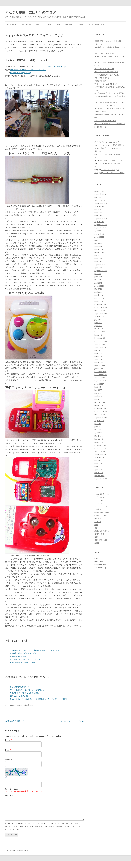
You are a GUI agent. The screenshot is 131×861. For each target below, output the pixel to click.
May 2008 (98, 356)
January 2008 (99, 368)
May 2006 (98, 430)
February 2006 (99, 439)
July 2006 (97, 424)
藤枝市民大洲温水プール (19, 687)
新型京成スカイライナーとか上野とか (25, 659)
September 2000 (100, 479)
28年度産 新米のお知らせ (20, 696)
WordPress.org (100, 567)
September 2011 (100, 270)
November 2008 (100, 341)
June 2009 (98, 323)
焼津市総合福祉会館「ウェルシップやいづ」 (28, 69)
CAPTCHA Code (11, 789)
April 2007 (98, 396)
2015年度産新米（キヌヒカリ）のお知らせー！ (29, 690)
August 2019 (99, 206)
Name (8, 740)
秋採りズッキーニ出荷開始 (104, 68)
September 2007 (100, 381)
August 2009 (99, 316)
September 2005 (100, 454)
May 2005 (98, 466)
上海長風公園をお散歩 (19, 656)
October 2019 (99, 200)
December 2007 (100, 371)
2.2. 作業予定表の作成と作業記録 (106, 75)
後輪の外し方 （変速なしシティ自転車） (26, 693)
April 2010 (98, 292)
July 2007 (97, 387)
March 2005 (98, 473)
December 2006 (100, 408)
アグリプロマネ (10, 24)
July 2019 (97, 209)
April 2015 (98, 231)
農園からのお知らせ (101, 531)
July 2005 (97, 460)
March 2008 (98, 362)
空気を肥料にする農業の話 (104, 53)
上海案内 (80, 24)
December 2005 (100, 445)
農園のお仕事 (26, 24)
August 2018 (99, 222)
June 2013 (98, 258)
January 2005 (99, 476)
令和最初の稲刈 (100, 81)
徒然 (58, 24)
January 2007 (99, 405)
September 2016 (100, 225)
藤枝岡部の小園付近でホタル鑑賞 (23, 653)
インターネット (100, 500)
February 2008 (99, 365)
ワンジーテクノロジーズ (103, 506)
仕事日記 (97, 518)
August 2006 (99, 420)
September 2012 (100, 264)
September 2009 (100, 313)
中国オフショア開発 (101, 512)
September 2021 (100, 194)
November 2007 (100, 375)
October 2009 (99, 310)
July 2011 (97, 274)
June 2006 (98, 427)
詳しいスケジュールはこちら (59, 66)
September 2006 (100, 417)
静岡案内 (69, 24)
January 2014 (99, 252)
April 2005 (98, 469)
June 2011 (98, 277)
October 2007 (99, 378)
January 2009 (99, 335)
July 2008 (97, 350)
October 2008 (99, 344)
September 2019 (100, 203)
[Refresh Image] (6, 778)
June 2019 (98, 212)
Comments (100, 564)
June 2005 (98, 463)
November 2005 (100, 448)
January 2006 (99, 442)
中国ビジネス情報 (101, 515)
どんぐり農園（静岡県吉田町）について (109, 102)
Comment (9, 795)
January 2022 (99, 191)
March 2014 (98, 249)
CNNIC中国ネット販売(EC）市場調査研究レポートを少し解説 (34, 650)
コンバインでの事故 (101, 78)
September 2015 (100, 228)
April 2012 (98, 267)
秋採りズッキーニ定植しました (106, 84)
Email (8, 750)
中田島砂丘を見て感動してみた (22, 662)
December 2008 (100, 338)
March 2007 (98, 399)
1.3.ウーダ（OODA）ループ (104, 105)
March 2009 (98, 329)
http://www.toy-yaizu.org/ (20, 72)
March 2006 (98, 436)
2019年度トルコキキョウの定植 (106, 72)
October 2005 (99, 451)
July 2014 (97, 240)
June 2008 (98, 353)
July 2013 (97, 255)
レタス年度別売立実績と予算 (105, 121)
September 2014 (100, 234)
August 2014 (99, 237)
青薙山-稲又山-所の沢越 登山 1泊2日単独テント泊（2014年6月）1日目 (38, 699)
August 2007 (99, 384)
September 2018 (100, 218)
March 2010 (98, 295)
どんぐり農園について (96, 24)
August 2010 (99, 286)
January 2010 (99, 301)
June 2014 (98, 243)
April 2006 (98, 433)
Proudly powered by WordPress (16, 850)
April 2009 (98, 326)
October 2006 (99, 414)
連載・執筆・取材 (101, 540)
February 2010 (99, 298)
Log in (96, 558)
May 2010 (98, 289)
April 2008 (98, 359)
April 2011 (98, 283)
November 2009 (100, 307)
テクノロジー (99, 503)
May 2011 (98, 280)
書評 (96, 528)
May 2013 (98, 261)
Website (8, 759)
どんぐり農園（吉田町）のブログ (30, 12)
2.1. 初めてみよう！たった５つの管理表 (109, 93)
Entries (98, 561)
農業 (37, 24)
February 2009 (99, 332)
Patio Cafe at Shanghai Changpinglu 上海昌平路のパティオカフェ (109, 172)
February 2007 (99, 402)
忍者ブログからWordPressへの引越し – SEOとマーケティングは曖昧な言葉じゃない (109, 145)
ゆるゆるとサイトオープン (72, 721)
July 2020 (97, 197)
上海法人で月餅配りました (112, 160)
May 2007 (98, 393)
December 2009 (100, 304)
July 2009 (97, 319)
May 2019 (98, 215)
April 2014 (98, 246)
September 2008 (100, 347)
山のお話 (48, 24)
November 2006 (100, 411)
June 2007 (98, 390)
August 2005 (99, 457)
